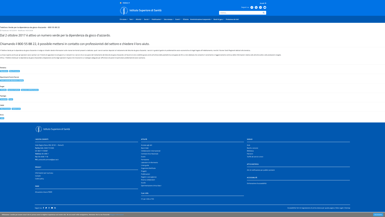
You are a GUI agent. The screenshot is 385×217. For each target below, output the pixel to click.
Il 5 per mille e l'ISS (147, 199)
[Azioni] (121, 3)
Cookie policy (39, 178)
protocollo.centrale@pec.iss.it (49, 159)
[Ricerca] (263, 12)
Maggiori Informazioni (117, 214)
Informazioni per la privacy (44, 173)
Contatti (38, 176)
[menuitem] (124, 19)
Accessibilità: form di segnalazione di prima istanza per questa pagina (310, 208)
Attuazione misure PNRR (43, 192)
